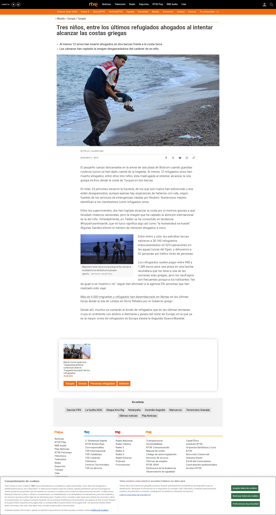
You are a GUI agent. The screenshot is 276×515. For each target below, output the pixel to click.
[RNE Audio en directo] (18, 4)
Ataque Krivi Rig (115, 409)
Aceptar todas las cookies (245, 488)
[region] (138, 496)
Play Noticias (149, 415)
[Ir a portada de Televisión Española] (99, 433)
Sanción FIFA (74, 409)
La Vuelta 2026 (93, 409)
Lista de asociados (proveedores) (135, 495)
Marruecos (175, 409)
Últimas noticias (128, 415)
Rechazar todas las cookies (245, 496)
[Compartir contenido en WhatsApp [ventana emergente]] (186, 157)
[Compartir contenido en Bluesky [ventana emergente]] (180, 157)
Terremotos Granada (198, 409)
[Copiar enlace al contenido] (193, 157)
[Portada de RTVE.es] (93, 4)
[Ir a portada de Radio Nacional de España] (129, 433)
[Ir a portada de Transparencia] (184, 433)
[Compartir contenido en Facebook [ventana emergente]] (166, 157)
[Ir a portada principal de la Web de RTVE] (68, 432)
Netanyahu (134, 409)
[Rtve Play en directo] (13, 4)
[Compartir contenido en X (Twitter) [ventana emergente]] (173, 157)
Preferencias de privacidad (245, 504)
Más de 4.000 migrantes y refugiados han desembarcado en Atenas (124, 297)
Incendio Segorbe (155, 409)
